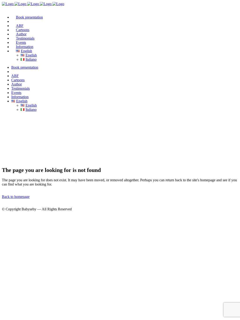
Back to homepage (16, 197)
